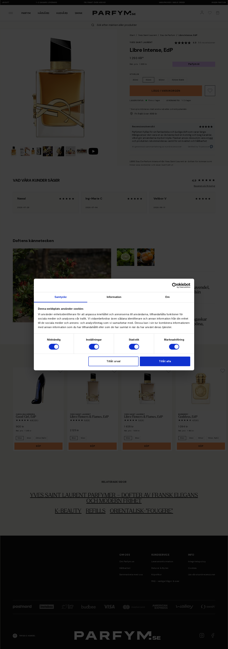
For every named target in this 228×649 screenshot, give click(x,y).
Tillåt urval (113, 361)
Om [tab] (167, 296)
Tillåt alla (165, 361)
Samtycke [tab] (61, 296)
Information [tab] (114, 296)
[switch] (94, 347)
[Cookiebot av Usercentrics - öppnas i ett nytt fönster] (174, 285)
